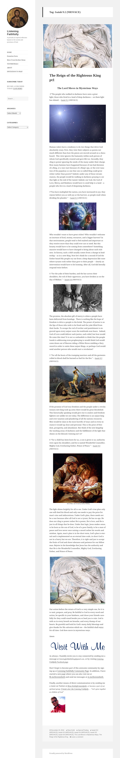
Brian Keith (72, 686)
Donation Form (12, 56)
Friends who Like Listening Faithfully (74, 689)
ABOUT (9, 68)
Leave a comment (77, 737)
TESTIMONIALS (12, 64)
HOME (9, 52)
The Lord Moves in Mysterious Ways (86, 734)
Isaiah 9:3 (74, 198)
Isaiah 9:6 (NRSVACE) (66, 734)
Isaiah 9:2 (64, 100)
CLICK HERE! (17, 89)
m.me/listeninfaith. (96, 677)
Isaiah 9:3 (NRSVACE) (66, 732)
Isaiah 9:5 (98, 358)
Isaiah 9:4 (68, 280)
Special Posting (83, 730)
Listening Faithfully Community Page (73, 671)
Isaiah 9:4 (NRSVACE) (82, 732)
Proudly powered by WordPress (60, 753)
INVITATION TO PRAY (14, 72)
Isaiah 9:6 (96, 446)
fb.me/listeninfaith (57, 677)
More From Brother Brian (16, 60)
